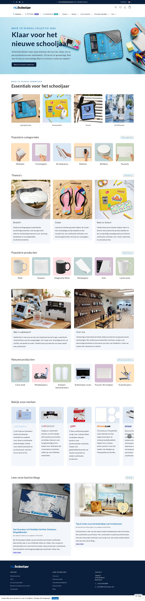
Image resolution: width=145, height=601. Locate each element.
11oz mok (20, 384)
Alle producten (127, 253)
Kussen (41, 278)
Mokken (20, 164)
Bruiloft (17, 222)
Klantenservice (15, 576)
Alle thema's (128, 175)
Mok (20, 278)
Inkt (104, 278)
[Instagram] (16, 2)
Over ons (80, 332)
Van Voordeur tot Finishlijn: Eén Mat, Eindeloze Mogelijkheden (34, 530)
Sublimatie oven (83, 384)
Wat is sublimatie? (22, 332)
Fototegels (41, 164)
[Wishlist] (120, 8)
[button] (115, 7)
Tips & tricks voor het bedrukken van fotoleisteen (99, 524)
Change (55, 598)
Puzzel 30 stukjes (104, 384)
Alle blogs (129, 478)
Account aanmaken (16, 582)
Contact (123, 2)
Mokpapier (83, 278)
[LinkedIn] (22, 2)
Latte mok (125, 278)
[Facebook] (13, 2)
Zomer (58, 222)
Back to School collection (24, 64)
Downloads (14, 589)
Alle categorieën (127, 137)
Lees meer (17, 552)
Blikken (104, 164)
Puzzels (125, 164)
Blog (54, 589)
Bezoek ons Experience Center (20, 586)
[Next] (129, 436)
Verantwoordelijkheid (60, 582)
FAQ (11, 579)
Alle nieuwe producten (125, 360)
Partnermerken (58, 579)
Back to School (104, 222)
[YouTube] (19, 2)
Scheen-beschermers (62, 386)
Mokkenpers (41, 384)
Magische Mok (62, 278)
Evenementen (57, 586)
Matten (83, 164)
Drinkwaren (62, 164)
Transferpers (124, 384)
